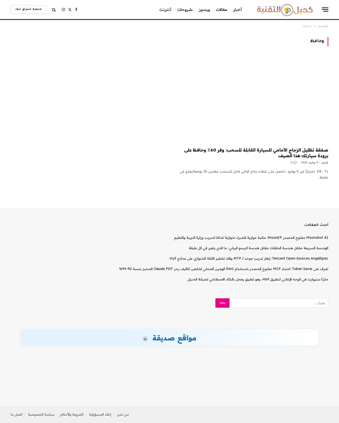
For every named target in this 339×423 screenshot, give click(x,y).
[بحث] (54, 9)
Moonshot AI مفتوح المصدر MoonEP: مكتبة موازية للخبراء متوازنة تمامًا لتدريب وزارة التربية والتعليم (251, 237)
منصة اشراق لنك (28, 9)
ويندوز (204, 9)
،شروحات (185, 9)
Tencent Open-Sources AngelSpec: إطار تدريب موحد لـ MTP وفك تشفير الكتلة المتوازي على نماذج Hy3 (249, 258)
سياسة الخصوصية (41, 414)
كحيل (324, 162)
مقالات (221, 9)
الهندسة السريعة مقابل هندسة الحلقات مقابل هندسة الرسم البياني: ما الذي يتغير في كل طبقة (258, 248)
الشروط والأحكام (71, 414)
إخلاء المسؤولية (100, 414)
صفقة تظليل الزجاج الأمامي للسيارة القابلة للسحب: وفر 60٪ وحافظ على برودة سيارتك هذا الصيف (256, 152)
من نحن (123, 414)
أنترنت (165, 9)
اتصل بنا (16, 414)
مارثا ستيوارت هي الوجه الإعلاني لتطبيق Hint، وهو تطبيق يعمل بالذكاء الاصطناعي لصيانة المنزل (257, 279)
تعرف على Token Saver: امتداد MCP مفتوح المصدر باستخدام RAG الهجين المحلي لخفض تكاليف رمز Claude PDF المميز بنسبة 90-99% (223, 269)
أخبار (237, 9)
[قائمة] (325, 9)
